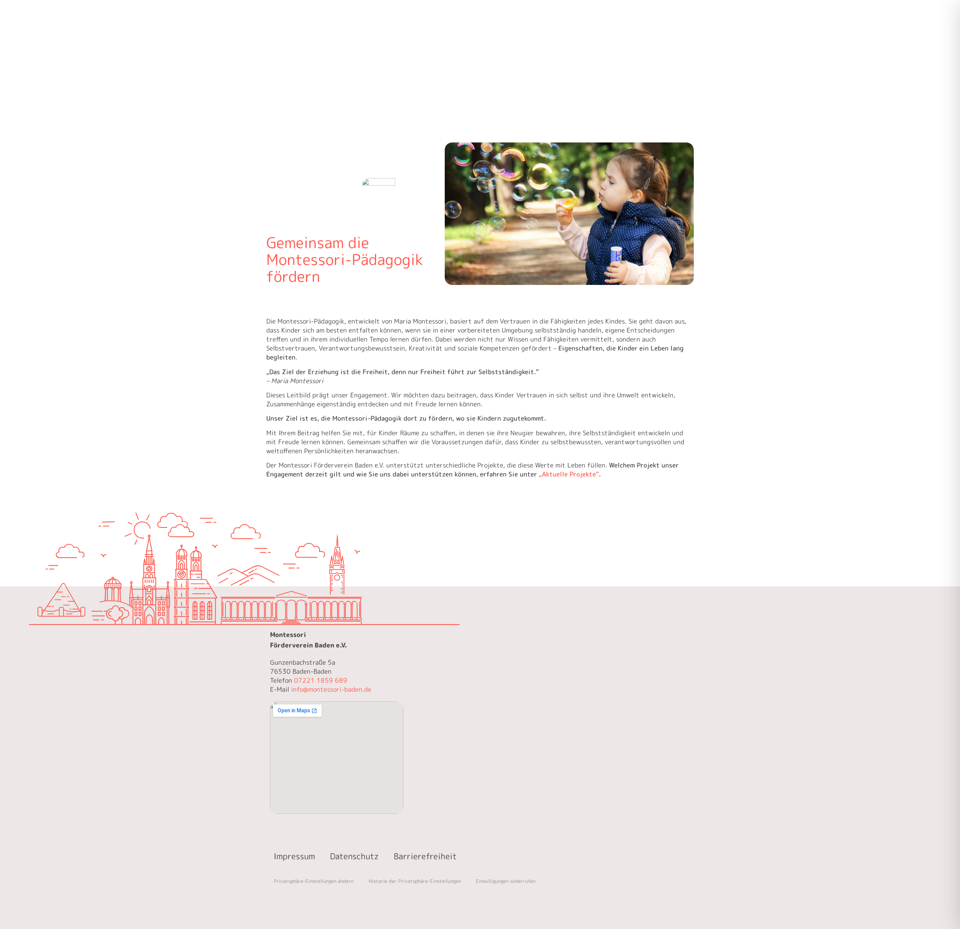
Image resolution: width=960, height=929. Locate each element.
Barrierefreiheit (425, 856)
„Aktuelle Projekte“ (569, 474)
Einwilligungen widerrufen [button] (506, 881)
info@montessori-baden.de (331, 689)
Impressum (294, 856)
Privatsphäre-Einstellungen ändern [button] (314, 881)
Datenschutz (354, 856)
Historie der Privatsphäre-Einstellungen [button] (415, 881)
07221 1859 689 (320, 680)
